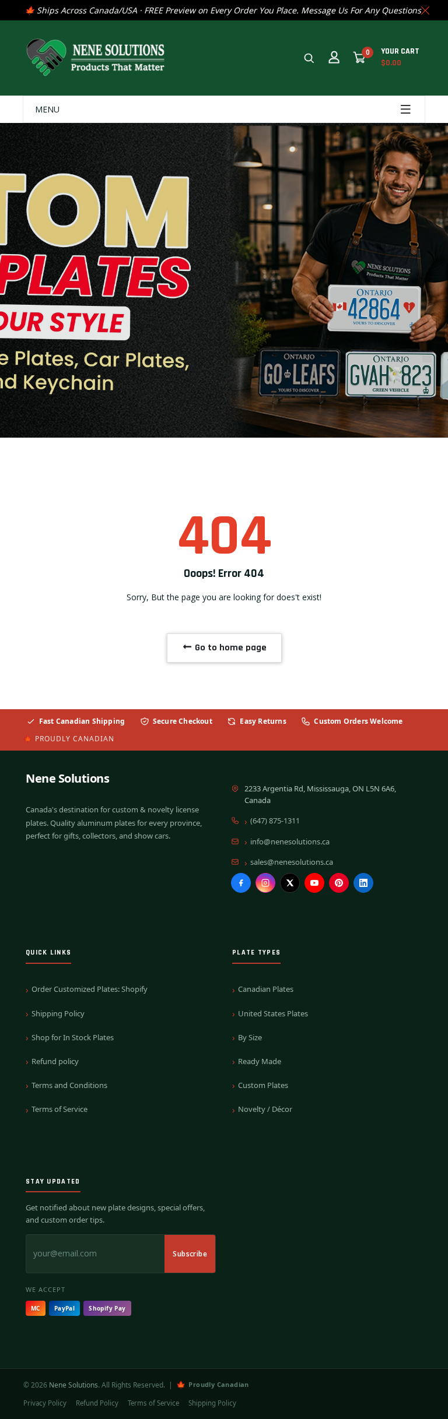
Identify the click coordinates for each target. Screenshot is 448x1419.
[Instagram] (265, 883)
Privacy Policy (44, 1403)
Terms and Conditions (69, 1085)
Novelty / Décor (265, 1109)
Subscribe (190, 1254)
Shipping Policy (58, 1013)
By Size (250, 1037)
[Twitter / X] (290, 883)
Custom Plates (263, 1085)
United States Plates (273, 1013)
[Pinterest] (339, 883)
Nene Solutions (67, 778)
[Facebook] (241, 883)
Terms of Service (60, 1109)
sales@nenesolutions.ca (291, 862)
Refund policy (55, 1061)
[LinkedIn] (363, 883)
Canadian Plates (265, 989)
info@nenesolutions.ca (290, 841)
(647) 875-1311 (275, 820)
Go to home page (229, 648)
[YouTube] (314, 883)
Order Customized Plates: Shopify (90, 989)
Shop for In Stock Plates (73, 1037)
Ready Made (259, 1061)
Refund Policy (97, 1403)
